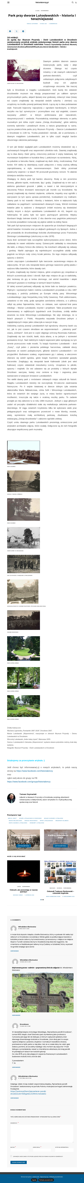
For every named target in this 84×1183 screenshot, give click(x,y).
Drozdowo (24, 1024)
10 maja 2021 (43, 23)
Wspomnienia (45, 10)
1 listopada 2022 (29, 895)
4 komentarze (53, 23)
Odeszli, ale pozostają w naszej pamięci (23, 891)
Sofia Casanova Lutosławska (18, 822)
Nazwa (13, 1147)
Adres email (37, 1147)
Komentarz (13, 1123)
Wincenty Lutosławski (37, 822)
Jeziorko (59, 888)
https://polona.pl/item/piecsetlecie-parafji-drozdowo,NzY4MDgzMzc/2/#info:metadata (28, 1092)
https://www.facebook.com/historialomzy (34, 771)
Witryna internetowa (61, 1147)
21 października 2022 (68, 896)
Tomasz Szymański (32, 23)
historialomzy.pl (42, 2)
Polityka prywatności (46, 1180)
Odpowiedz (14, 951)
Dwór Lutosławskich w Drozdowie (30, 818)
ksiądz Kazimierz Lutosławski (54, 818)
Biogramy (52, 888)
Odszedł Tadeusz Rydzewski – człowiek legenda (60, 892)
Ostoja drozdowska (31, 820)
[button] (76, 2)
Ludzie (37, 10)
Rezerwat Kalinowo (62, 820)
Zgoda (34, 1180)
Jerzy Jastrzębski (56, 841)
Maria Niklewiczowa (16, 820)
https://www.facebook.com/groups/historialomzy (29, 782)
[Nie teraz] (81, 1179)
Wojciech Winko (19, 841)
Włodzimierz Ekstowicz (28, 1076)
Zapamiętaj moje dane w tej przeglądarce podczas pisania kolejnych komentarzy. (38, 1156)
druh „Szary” (13, 818)
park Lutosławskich (47, 820)
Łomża (19, 886)
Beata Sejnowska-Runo (53, 896)
